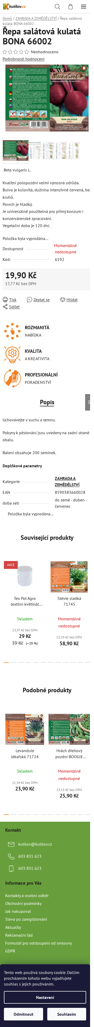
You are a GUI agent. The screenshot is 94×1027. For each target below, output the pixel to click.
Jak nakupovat (18, 911)
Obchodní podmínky (23, 903)
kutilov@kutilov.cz (35, 844)
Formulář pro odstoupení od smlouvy (38, 943)
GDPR (10, 950)
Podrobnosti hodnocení (23, 58)
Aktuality (13, 927)
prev (5, 582)
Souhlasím (66, 1014)
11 (87, 662)
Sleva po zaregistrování (26, 919)
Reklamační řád (19, 935)
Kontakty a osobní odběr (27, 895)
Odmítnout (23, 1014)
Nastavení (45, 997)
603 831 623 (30, 856)
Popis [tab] (47, 402)
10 (80, 662)
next (88, 582)
